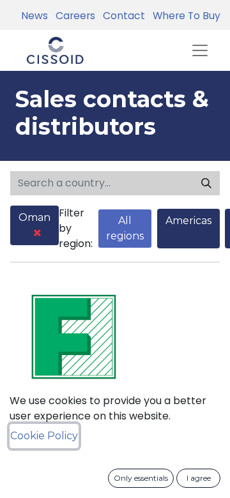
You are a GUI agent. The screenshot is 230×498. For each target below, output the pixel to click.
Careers (72, 15)
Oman (34, 217)
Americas (188, 221)
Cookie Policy (44, 436)
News (34, 15)
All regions (125, 228)
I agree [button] (199, 478)
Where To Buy (184, 15)
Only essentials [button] (141, 478)
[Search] (206, 183)
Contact (121, 15)
